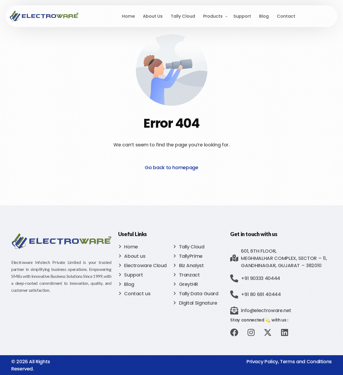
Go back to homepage (171, 167)
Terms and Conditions (306, 361)
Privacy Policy (262, 361)
